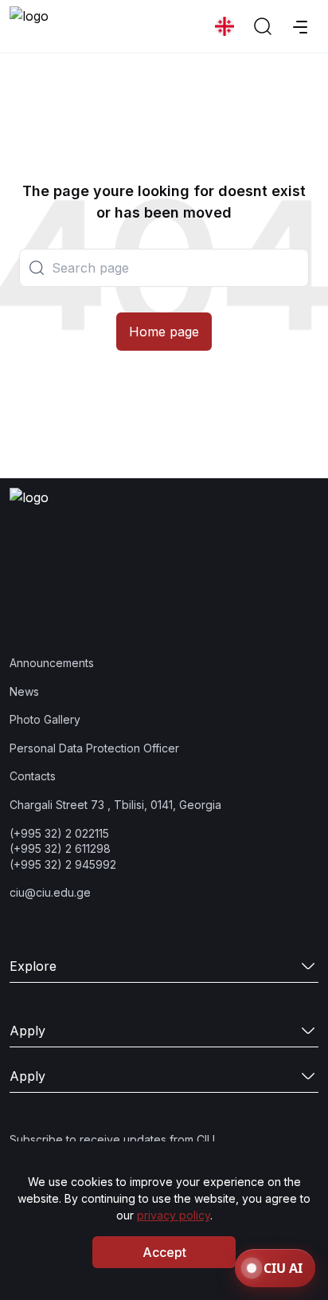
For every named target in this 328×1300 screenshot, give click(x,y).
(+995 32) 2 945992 (63, 864)
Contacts (33, 776)
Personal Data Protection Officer (94, 748)
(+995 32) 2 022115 (59, 833)
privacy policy (173, 1215)
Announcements (52, 663)
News (24, 691)
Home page (164, 332)
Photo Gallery (45, 719)
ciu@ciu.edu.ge (50, 892)
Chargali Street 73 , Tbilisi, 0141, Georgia (115, 804)
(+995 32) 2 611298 (60, 848)
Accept (164, 1252)
